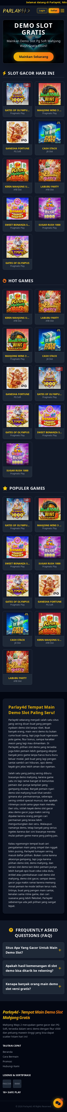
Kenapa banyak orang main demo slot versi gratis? (32, 986)
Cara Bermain (11, 1056)
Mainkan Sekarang (33, 57)
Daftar (54, 10)
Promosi (7, 1061)
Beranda (8, 1051)
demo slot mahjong (19, 792)
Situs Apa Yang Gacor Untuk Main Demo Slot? (31, 950)
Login (42, 10)
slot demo (22, 867)
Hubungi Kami (11, 1066)
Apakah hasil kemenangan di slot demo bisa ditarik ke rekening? (31, 968)
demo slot (24, 727)
